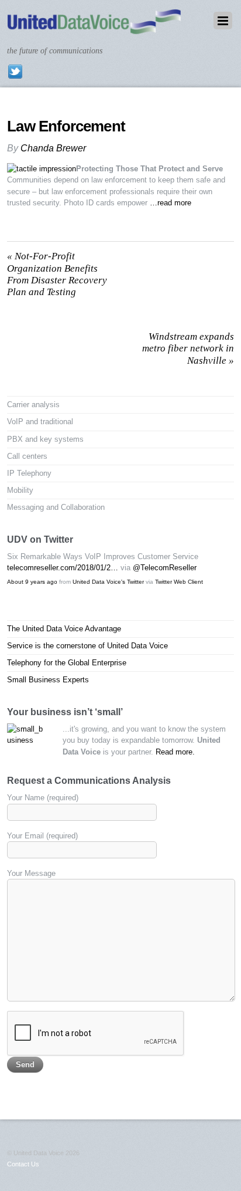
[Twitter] (15, 71)
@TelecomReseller (165, 567)
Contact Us (23, 1164)
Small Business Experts (48, 679)
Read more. (175, 751)
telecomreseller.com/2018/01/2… (62, 567)
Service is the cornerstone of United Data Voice (87, 645)
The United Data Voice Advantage (64, 628)
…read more (170, 202)
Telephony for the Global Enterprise (66, 662)
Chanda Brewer (53, 148)
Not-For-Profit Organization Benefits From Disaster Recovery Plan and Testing (57, 274)
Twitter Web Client (179, 581)
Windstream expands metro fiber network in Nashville (188, 348)
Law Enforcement (66, 126)
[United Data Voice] (94, 28)
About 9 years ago (32, 581)
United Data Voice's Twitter (108, 581)
